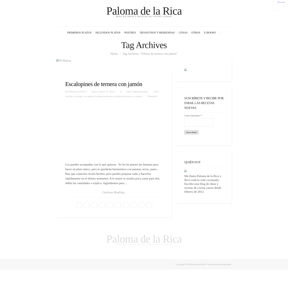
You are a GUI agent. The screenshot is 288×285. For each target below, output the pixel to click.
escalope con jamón (84, 96)
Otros (195, 32)
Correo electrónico (193, 116)
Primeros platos (79, 32)
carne (156, 91)
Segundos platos (107, 32)
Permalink (152, 96)
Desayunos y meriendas (157, 32)
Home (114, 53)
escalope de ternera (103, 96)
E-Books (210, 32)
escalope (69, 96)
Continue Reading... (114, 192)
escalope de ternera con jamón (128, 96)
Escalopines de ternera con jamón (103, 84)
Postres (130, 32)
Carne (129, 91)
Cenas (183, 32)
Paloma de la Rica (144, 11)
